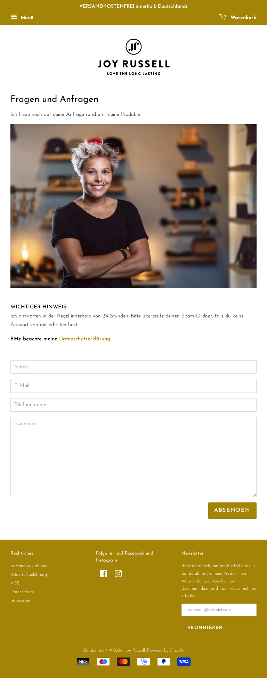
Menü (26, 18)
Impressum (20, 600)
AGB (14, 583)
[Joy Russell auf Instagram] (118, 575)
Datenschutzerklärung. (85, 339)
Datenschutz (21, 592)
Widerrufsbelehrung (28, 574)
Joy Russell (135, 650)
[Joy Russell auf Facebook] (103, 575)
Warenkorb (243, 18)
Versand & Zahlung (29, 566)
